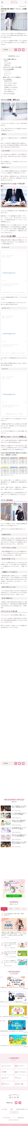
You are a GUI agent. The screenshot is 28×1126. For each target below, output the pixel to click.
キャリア (6, 1078)
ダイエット (7, 1084)
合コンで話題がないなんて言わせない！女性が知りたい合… (19, 806)
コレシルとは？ (6, 1117)
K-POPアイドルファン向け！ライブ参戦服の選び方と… (12, 1002)
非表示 (17, 56)
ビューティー (21, 1066)
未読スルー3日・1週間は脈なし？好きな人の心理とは (19, 821)
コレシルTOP (4, 1109)
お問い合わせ (21, 1117)
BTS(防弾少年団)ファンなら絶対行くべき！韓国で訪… (12, 1031)
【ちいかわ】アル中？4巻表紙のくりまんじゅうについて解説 (10, 953)
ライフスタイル (7, 956)
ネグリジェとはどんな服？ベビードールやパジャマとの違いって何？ (10, 944)
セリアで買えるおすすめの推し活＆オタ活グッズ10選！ (12, 1016)
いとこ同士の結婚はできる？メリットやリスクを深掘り (19, 814)
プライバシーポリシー (14, 1120)
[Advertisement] (14, 697)
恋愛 (2, 6)
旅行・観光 (2, 1020)
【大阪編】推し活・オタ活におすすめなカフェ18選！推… (12, 987)
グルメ (1, 977)
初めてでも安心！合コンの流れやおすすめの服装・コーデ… (19, 842)
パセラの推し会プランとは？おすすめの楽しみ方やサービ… (13, 1045)
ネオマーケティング (8, 475)
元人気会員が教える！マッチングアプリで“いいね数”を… (19, 828)
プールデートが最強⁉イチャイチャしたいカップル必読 (10, 962)
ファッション (6, 947)
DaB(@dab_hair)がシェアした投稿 (14, 413)
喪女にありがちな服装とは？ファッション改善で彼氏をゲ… (19, 835)
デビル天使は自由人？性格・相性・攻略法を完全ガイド (14, 914)
